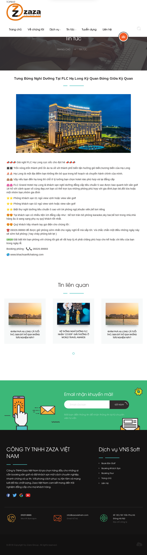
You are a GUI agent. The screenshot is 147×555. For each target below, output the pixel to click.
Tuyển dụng (89, 29)
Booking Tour (107, 473)
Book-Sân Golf (108, 463)
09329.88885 (26, 515)
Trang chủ (15, 29)
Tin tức (71, 29)
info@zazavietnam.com (77, 515)
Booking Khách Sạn (111, 468)
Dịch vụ (55, 29)
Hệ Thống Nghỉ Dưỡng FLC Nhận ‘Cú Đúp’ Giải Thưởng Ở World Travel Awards (73, 334)
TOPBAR (10, 1)
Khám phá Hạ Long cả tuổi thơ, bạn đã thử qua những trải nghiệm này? (25, 334)
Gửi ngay (119, 404)
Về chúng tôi (36, 29)
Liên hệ (107, 29)
